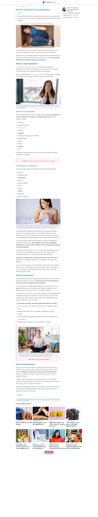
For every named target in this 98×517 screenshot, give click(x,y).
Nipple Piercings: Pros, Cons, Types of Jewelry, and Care (57, 424)
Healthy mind (23, 6)
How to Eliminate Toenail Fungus (24, 423)
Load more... (49, 452)
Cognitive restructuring (24, 306)
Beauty (51, 421)
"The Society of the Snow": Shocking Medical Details (72, 424)
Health (34, 443)
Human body (52, 443)
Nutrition (68, 443)
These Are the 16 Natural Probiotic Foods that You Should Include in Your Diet (74, 446)
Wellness (18, 6)
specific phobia (38, 74)
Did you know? (36, 421)
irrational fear (36, 250)
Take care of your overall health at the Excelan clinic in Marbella (39, 446)
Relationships (19, 443)
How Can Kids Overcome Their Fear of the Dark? (41, 161)
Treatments (19, 421)
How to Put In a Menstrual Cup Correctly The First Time (57, 446)
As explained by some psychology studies (27, 67)
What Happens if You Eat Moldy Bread (39, 423)
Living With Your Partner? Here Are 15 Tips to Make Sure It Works (22, 446)
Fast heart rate (22, 127)
